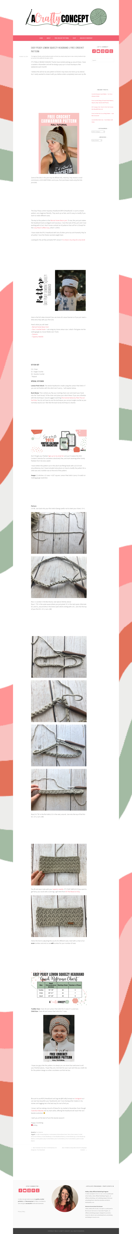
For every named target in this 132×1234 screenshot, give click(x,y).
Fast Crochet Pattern (60, 1138)
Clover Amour (74, 1134)
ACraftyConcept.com (99, 1194)
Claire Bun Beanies (37, 1111)
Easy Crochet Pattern (49, 1138)
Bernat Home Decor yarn (58, 220)
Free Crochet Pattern (70, 1138)
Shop (74, 38)
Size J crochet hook (38, 329)
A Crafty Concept (39, 1134)
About (49, 38)
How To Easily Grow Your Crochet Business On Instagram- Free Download (44, 1149)
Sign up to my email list (56, 456)
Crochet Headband (46, 1136)
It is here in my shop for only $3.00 (73, 240)
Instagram (78, 1098)
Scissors (35, 334)
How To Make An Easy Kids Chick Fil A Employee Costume (74, 1149)
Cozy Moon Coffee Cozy (41, 228)
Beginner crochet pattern (50, 1134)
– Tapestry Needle (37, 337)
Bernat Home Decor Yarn (40, 327)
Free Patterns (39, 1132)
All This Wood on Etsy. (73, 892)
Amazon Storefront (86, 38)
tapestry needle (58, 889)
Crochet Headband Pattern (58, 1136)
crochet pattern (39, 1138)
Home (41, 38)
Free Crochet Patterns (62, 38)
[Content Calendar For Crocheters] (59, 441)
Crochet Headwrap (70, 1136)
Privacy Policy (21, 1211)
